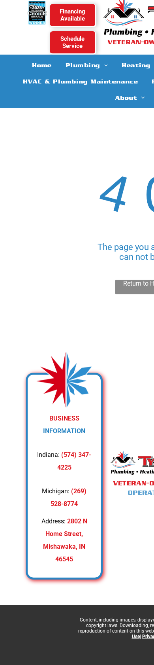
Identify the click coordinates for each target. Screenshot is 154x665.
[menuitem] (42, 65)
